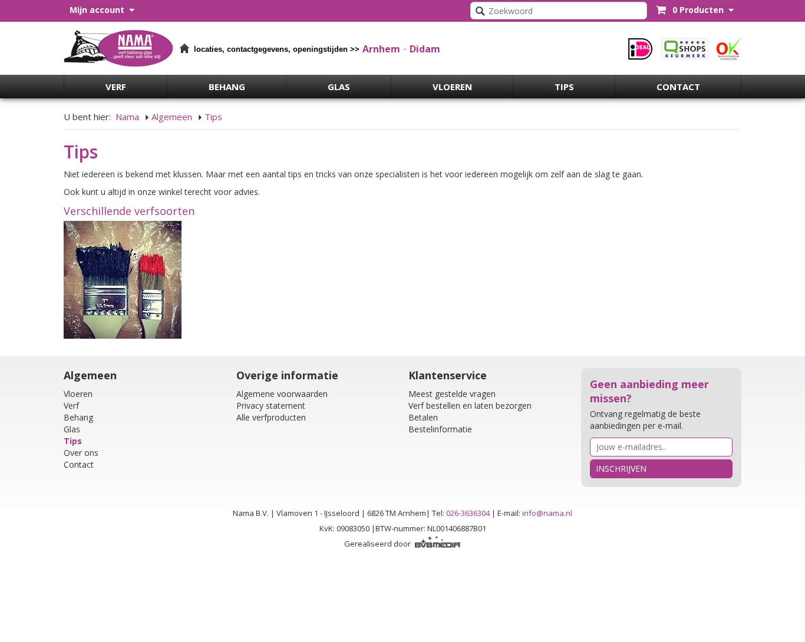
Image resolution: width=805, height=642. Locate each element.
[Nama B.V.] (122, 48)
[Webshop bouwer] (437, 543)
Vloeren (78, 393)
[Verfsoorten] (123, 280)
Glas (72, 429)
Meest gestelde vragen (452, 393)
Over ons (81, 452)
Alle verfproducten (271, 417)
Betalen (423, 417)
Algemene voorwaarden (282, 393)
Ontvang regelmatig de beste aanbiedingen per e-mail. (645, 419)
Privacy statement (270, 405)
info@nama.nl (547, 513)
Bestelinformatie (440, 429)
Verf (71, 405)
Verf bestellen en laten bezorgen (470, 405)
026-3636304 (468, 513)
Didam (425, 48)
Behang (78, 417)
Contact (79, 464)
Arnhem (381, 48)
